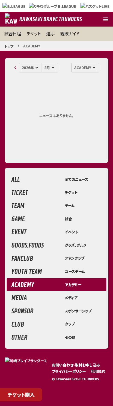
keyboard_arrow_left (15, 68)
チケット (34, 33)
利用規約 (98, 371)
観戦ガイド (70, 33)
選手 (50, 33)
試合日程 (12, 33)
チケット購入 (21, 394)
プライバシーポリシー (69, 371)
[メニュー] (105, 19)
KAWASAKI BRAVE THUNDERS (50, 19)
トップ (9, 46)
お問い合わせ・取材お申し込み (76, 364)
